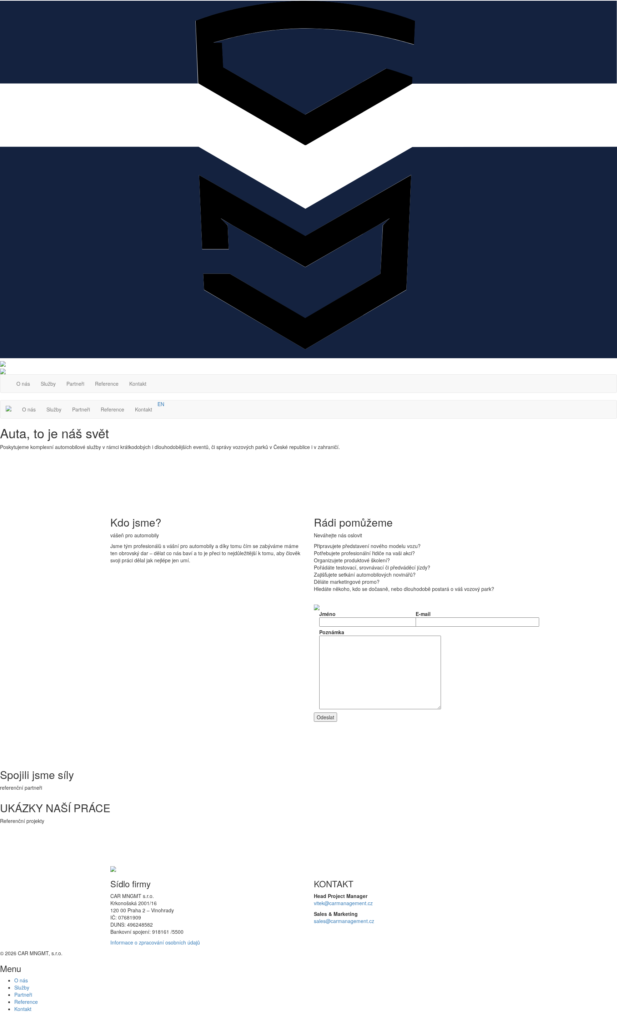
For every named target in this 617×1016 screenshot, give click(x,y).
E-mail (423, 613)
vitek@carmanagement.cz (343, 903)
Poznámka (331, 632)
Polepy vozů (102, 747)
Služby (48, 383)
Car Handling (104, 647)
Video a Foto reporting (114, 740)
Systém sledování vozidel (118, 675)
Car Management (109, 639)
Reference (107, 383)
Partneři (75, 383)
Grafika (97, 754)
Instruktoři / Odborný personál (122, 697)
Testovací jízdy (105, 711)
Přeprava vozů (105, 690)
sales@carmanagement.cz (344, 920)
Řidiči (95, 654)
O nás (23, 383)
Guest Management (111, 661)
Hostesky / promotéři (112, 732)
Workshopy (102, 704)
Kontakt (137, 383)
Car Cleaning (104, 668)
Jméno (327, 613)
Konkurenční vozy (109, 682)
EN (160, 404)
